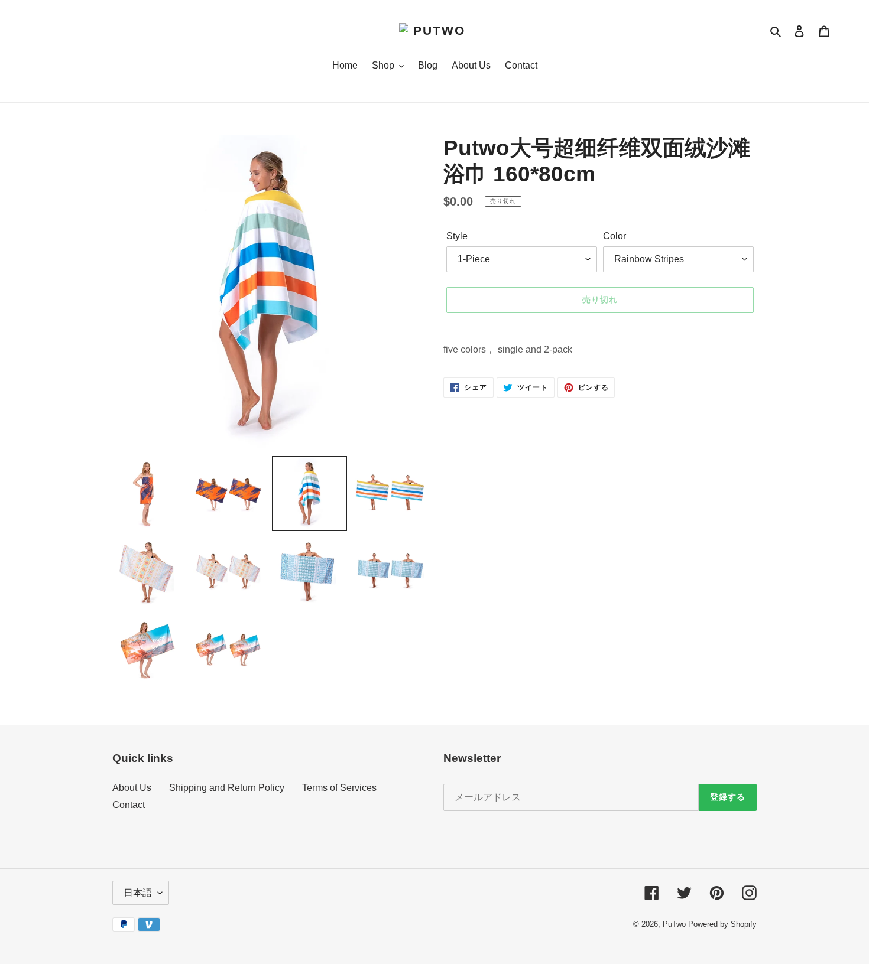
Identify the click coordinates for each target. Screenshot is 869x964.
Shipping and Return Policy (226, 788)
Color (614, 236)
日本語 (138, 893)
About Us (131, 788)
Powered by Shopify (722, 924)
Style (457, 236)
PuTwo (674, 924)
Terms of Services (339, 788)
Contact (128, 805)
